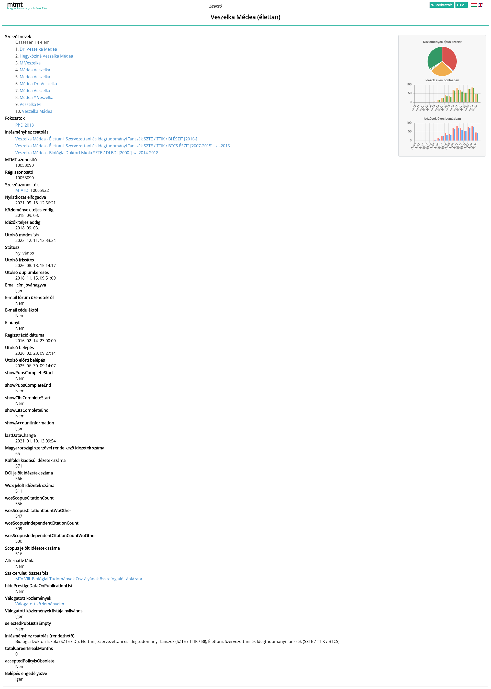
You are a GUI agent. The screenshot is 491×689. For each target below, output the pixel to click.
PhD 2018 (24, 125)
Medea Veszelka (35, 77)
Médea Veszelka (35, 90)
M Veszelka (30, 63)
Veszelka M (30, 104)
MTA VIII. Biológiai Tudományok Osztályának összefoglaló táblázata (78, 579)
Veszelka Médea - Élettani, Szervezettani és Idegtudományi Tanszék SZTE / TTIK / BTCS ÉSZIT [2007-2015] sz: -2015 (122, 146)
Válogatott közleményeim (39, 604)
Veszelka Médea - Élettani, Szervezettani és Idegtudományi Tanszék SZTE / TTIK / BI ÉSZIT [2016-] (106, 139)
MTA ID (21, 190)
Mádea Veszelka (35, 70)
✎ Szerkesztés (441, 5)
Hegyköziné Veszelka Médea (46, 56)
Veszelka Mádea (37, 111)
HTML (461, 5)
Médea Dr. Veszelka (38, 83)
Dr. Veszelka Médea (38, 49)
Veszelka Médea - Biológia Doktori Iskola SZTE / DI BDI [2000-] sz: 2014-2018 (86, 152)
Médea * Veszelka (36, 97)
